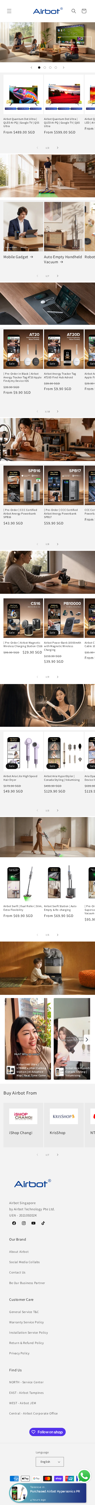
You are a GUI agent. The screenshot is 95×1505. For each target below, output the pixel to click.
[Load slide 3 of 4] (50, 67)
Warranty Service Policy (26, 1322)
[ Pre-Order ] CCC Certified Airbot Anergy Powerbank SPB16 (20, 513)
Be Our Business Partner (27, 1283)
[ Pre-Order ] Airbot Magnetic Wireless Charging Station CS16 (23, 644)
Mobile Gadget (15, 256)
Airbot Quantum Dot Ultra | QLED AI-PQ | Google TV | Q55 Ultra (21, 122)
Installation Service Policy (28, 1332)
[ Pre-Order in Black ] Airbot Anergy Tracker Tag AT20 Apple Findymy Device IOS (22, 377)
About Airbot (19, 1252)
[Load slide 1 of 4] (39, 67)
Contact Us (17, 1272)
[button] (9, 11)
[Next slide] (64, 67)
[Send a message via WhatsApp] (84, 1476)
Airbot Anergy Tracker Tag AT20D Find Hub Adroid (60, 375)
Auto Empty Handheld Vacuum (63, 259)
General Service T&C (24, 1312)
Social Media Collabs (24, 1262)
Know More (75, 42)
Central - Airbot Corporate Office (33, 1413)
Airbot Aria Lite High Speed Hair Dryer (20, 777)
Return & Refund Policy (26, 1343)
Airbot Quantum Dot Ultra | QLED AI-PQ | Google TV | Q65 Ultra (62, 122)
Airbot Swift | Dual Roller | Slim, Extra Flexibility (22, 907)
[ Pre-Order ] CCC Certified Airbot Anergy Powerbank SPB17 (61, 513)
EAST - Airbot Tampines (26, 1393)
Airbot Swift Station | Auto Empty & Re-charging (60, 907)
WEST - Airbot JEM (22, 1403)
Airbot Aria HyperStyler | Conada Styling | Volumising (62, 777)
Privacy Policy (19, 1353)
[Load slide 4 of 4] (56, 67)
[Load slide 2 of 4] (45, 67)
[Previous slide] (31, 67)
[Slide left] (37, 148)
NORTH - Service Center (26, 1382)
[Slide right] (58, 148)
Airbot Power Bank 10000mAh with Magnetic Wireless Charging (62, 646)
